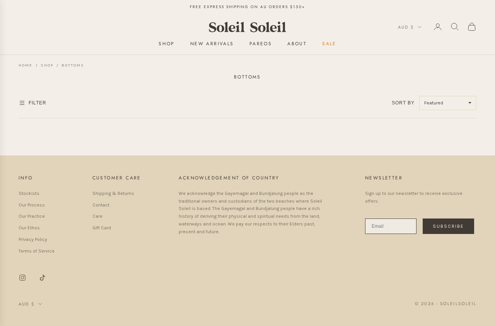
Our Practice (32, 216)
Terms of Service (37, 251)
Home (25, 65)
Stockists (29, 193)
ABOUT (297, 43)
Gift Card (101, 227)
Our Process (32, 205)
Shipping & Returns (113, 193)
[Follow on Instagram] (22, 278)
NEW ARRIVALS (212, 43)
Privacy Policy (33, 239)
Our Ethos (29, 227)
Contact (100, 205)
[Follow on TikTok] (42, 278)
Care (97, 216)
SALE (329, 43)
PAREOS (260, 43)
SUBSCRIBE (448, 226)
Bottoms (72, 65)
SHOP (167, 43)
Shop (47, 65)
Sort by (404, 103)
